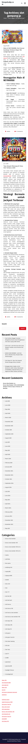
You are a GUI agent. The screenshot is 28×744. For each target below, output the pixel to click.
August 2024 (8, 487)
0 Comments (19, 131)
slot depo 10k (8, 620)
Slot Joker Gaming (9, 641)
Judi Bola (7, 559)
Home (5, 18)
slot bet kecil (8, 600)
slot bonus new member (11, 612)
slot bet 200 (8, 596)
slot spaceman (6, 709)
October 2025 (8, 429)
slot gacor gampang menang (9, 692)
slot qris (7, 645)
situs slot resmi (6, 707)
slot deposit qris (6, 714)
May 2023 (7, 528)
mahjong (4, 694)
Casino (7, 555)
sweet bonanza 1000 (7, 702)
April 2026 (7, 413)
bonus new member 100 (11, 542)
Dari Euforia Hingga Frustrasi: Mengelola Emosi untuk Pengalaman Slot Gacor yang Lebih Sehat (15, 340)
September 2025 (9, 434)
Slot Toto (7, 649)
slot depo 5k (8, 629)
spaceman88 (8, 666)
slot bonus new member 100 (12, 616)
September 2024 (9, 483)
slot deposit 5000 (6, 682)
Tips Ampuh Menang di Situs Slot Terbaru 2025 (13, 167)
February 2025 (8, 462)
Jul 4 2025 (5, 163)
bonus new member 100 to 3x (12, 547)
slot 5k (3, 690)
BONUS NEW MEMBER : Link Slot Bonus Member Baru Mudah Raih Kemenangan (14, 354)
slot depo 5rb (5, 721)
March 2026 (8, 417)
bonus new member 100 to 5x (12, 551)
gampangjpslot (7, 176)
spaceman (8, 662)
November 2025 (9, 425)
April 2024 (7, 503)
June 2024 (7, 495)
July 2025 (7, 442)
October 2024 (8, 479)
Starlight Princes (9, 670)
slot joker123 (5, 685)
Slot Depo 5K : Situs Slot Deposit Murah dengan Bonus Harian (13, 361)
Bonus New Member (8, 383)
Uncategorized (9, 674)
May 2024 (7, 499)
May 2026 (7, 409)
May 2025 (7, 450)
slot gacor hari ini (9, 637)
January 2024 (8, 516)
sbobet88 (4, 718)
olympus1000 (8, 575)
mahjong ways (5, 699)
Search (4, 324)
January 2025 (8, 466)
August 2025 (8, 438)
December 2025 (9, 421)
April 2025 (7, 454)
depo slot (4, 687)
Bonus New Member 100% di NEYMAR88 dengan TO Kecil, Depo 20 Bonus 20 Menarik (13, 386)
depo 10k (4, 680)
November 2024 (9, 475)
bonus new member (10, 538)
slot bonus (8, 604)
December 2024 (9, 471)
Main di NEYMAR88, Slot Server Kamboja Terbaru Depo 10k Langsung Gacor (13, 50)
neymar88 (7, 571)
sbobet (7, 579)
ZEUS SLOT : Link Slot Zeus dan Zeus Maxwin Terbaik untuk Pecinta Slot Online (14, 347)
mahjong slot (8, 567)
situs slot (7, 583)
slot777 (7, 653)
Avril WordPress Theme (15, 741)
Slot (5, 41)
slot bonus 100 (9, 608)
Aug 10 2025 (6, 45)
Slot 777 (7, 592)
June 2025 (7, 446)
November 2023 (9, 524)
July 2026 (7, 401)
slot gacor (7, 633)
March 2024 (8, 508)
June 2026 (7, 405)
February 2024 (8, 512)
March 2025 (8, 458)
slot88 (6, 657)
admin (8, 131)
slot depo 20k (8, 625)
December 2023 (9, 520)
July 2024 (7, 491)
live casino (8, 563)
